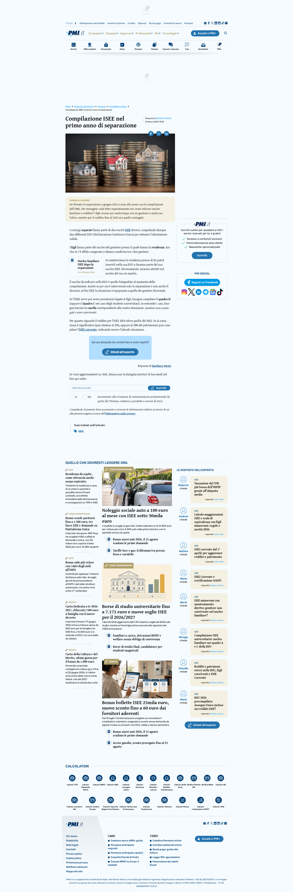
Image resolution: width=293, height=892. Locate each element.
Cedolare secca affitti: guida (127, 840)
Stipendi (142, 23)
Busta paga (155, 23)
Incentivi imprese (116, 23)
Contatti (71, 849)
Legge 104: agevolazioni (166, 857)
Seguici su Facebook (204, 282)
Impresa (125, 33)
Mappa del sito (74, 871)
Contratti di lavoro (172, 23)
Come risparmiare (120, 469)
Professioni (143, 33)
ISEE (81, 431)
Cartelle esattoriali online (167, 845)
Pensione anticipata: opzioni (127, 852)
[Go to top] (253, 881)
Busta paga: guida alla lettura (164, 851)
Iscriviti (202, 255)
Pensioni (188, 23)
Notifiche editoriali (76, 867)
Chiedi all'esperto (122, 351)
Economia (95, 33)
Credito (131, 23)
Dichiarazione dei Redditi (92, 23)
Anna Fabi (218, 499)
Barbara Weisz (164, 118)
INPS (71, 558)
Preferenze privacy (77, 862)
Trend (69, 23)
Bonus (113, 661)
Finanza (111, 33)
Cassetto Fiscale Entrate (125, 857)
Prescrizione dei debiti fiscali (164, 863)
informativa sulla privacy (120, 413)
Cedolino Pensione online (167, 840)
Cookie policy (73, 858)
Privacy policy (74, 853)
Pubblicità (72, 840)
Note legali (72, 845)
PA (156, 33)
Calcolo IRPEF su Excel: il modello (123, 863)
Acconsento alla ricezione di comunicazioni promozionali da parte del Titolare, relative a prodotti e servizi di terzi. (134, 398)
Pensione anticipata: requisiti (121, 847)
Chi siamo (71, 836)
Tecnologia (170, 33)
